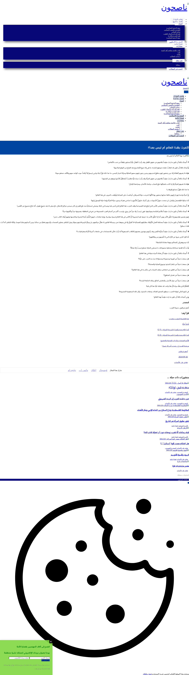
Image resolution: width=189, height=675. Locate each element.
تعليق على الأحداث (181, 362)
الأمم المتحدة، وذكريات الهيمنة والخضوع (175, 340)
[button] (188, 16)
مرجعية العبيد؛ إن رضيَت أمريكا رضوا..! (175, 346)
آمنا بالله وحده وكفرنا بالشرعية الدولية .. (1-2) (173, 330)
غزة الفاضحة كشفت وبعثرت (179, 319)
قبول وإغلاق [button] (147, 674)
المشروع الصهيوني (182, 392)
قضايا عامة (175, 426)
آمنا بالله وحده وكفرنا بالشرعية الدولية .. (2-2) (173, 335)
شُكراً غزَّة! (185, 324)
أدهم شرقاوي (183, 351)
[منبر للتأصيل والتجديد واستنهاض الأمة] (175, 7)
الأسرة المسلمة (183, 426)
